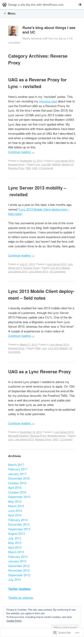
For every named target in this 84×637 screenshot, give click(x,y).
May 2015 (14, 501)
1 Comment (66, 439)
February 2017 (18, 469)
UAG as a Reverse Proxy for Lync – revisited (37, 83)
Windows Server (56, 435)
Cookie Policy (14, 620)
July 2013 (14, 538)
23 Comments (57, 271)
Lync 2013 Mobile (60, 267)
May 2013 (14, 543)
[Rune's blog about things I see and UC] (13, 32)
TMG (28, 168)
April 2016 (14, 487)
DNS (38, 348)
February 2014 (18, 520)
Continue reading (21, 152)
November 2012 (19, 570)
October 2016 (17, 483)
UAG (34, 168)
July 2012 (14, 579)
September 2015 (19, 497)
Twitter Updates (19, 589)
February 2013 (18, 556)
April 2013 (14, 547)
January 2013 (17, 561)
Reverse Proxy (16, 164)
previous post (48, 101)
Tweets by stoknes (20, 597)
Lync (37, 164)
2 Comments (46, 168)
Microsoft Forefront (18, 435)
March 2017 (16, 464)
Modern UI (67, 164)
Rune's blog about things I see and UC (48, 30)
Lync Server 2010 (56, 264)
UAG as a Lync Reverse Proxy (39, 371)
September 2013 (19, 529)
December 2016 (19, 478)
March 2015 (16, 506)
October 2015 (17, 492)
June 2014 (15, 510)
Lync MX (46, 164)
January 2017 (17, 474)
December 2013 (19, 524)
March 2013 (16, 552)
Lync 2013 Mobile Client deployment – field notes (41, 294)
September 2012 (19, 575)
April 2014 (14, 515)
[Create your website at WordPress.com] (42, 4)
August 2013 (16, 533)
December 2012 (19, 566)
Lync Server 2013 (64, 160)
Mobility (56, 164)
